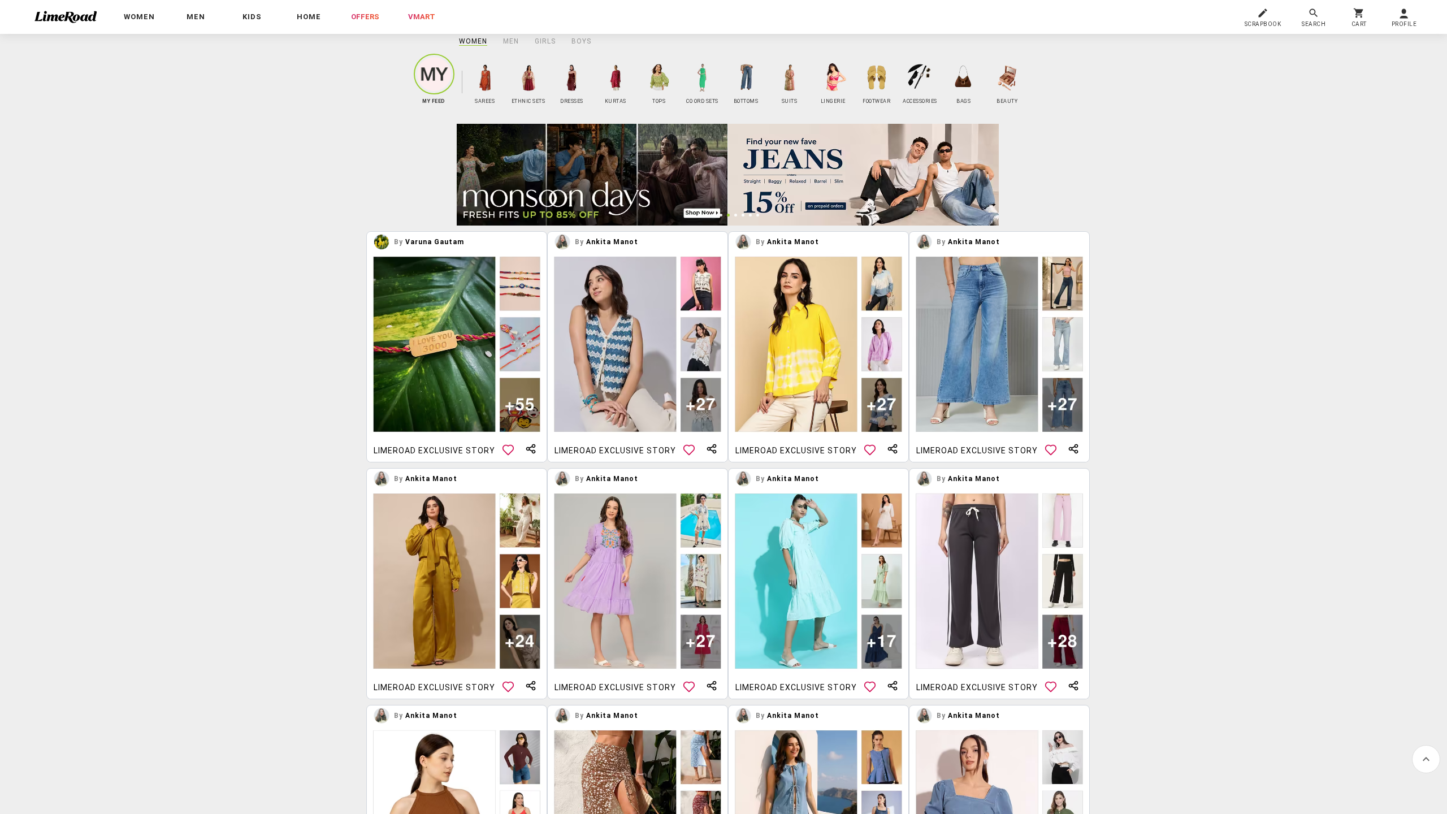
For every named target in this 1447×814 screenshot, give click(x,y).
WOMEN (473, 41)
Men (511, 41)
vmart (421, 16)
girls (545, 41)
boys (581, 41)
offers (365, 16)
